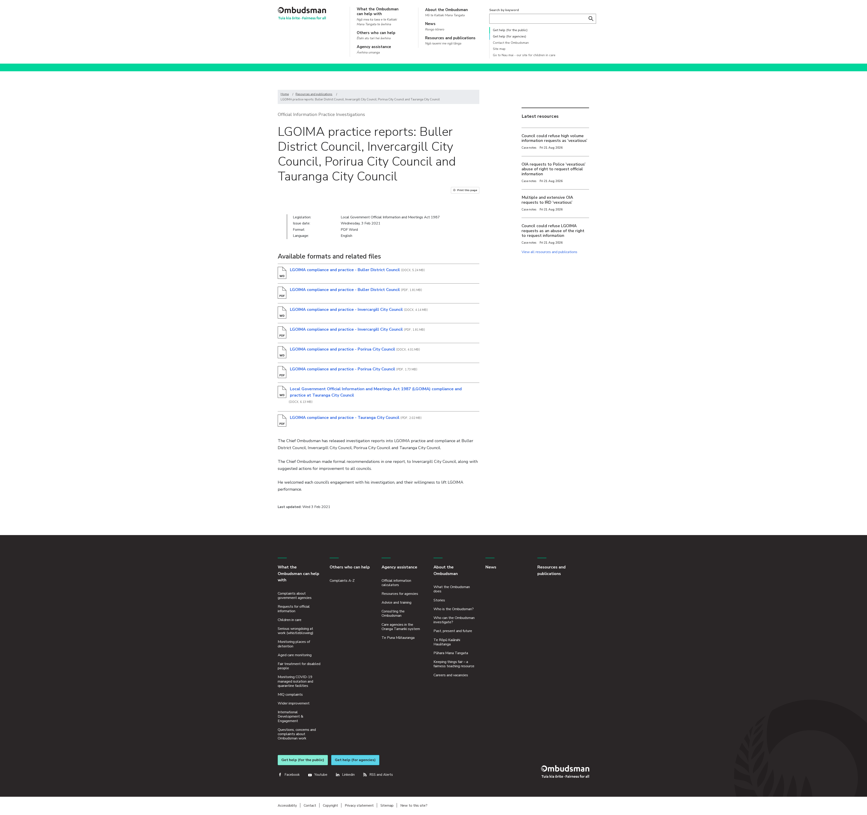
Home (285, 94)
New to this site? (413, 805)
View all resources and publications (549, 251)
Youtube (320, 774)
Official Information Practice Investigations (321, 114)
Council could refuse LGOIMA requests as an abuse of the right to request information (553, 230)
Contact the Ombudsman (511, 43)
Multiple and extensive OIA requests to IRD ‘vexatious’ (547, 200)
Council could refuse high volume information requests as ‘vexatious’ (554, 138)
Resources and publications (314, 94)
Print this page (467, 190)
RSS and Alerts (381, 774)
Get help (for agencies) (509, 36)
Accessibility (287, 805)
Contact (310, 805)
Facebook (292, 774)
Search (591, 19)
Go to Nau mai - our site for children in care (524, 55)
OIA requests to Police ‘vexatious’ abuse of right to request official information (553, 169)
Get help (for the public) (510, 30)
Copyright (330, 805)
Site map (499, 49)
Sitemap (387, 805)
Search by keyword (504, 10)
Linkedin (348, 774)
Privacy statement (359, 805)
